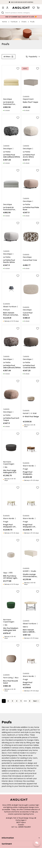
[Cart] (38, 8)
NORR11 (26, 571)
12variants (6, 303)
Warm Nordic (28, 466)
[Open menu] (3, 7)
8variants (26, 463)
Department (28, 99)
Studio (33, 571)
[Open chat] (36, 842)
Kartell (25, 413)
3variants (26, 254)
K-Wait (34, 413)
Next (35, 701)
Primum (6, 310)
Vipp (5, 573)
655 (10, 573)
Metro (25, 627)
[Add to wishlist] (18, 68)
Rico (16, 678)
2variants (26, 96)
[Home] (21, 8)
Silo (6, 467)
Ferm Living (8, 678)
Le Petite (6, 152)
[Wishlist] (33, 8)
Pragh (25, 469)
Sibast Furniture (9, 307)
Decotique (7, 99)
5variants (26, 410)
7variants (6, 145)
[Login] (7, 8)
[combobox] (21, 12)
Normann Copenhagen (8, 463)
